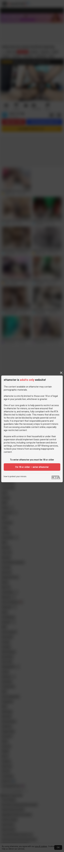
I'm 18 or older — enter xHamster (32, 467)
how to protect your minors (15, 477)
